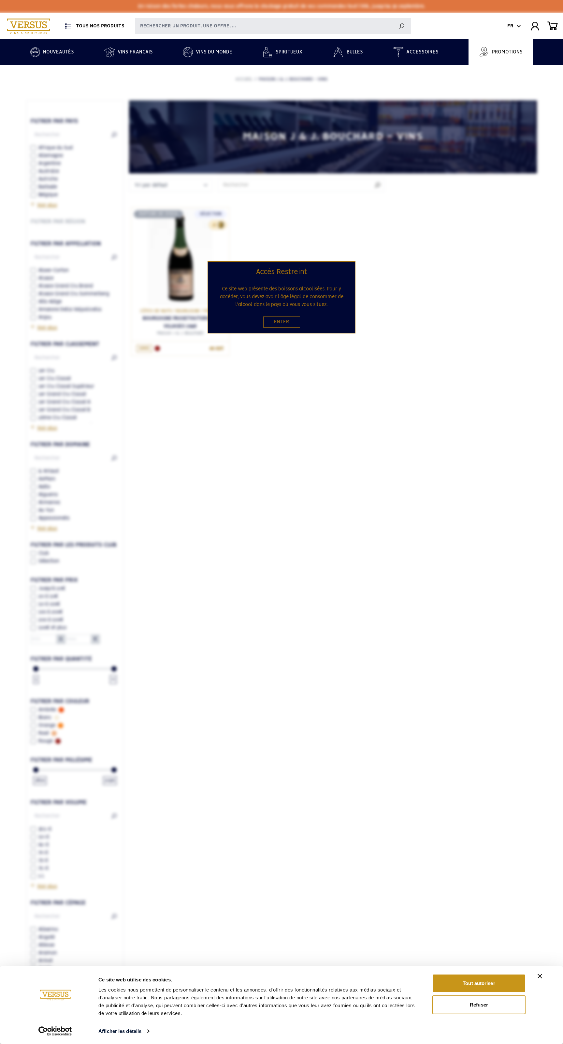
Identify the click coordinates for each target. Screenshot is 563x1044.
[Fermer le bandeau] (540, 976)
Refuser (479, 1004)
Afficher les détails (119, 1031)
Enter (281, 322)
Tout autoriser (479, 983)
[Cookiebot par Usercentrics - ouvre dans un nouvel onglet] (55, 1031)
